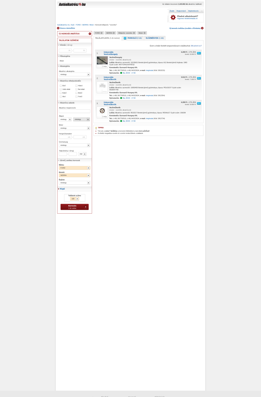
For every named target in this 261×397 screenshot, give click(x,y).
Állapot (61, 116)
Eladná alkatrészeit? (187, 17)
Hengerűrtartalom (65, 134)
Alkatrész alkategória (66, 71)
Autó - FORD (76, 25)
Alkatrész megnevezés (67, 108)
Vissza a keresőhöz (67, 28)
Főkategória (65, 56)
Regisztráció (181, 11)
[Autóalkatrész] (83, 5)
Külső (64, 93)
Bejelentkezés (193, 11)
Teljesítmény (66, 151)
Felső (80, 96)
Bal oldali (81, 89)
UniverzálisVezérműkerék (110, 78)
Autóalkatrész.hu (63, 25)
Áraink (172, 11)
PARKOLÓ (135, 38)
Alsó (64, 96)
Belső (80, 93)
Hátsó (80, 86)
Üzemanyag (63, 142)
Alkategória (65, 66)
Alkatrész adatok (67, 103)
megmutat (149, 70)
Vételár (66, 45)
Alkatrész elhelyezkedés (70, 81)
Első (64, 86)
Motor (92, 25)
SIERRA (85, 25)
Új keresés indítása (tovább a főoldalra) (185, 28)
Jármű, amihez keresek (70, 160)
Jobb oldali (66, 89)
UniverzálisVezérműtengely (111, 53)
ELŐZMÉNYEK (155, 38)
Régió (62, 189)
